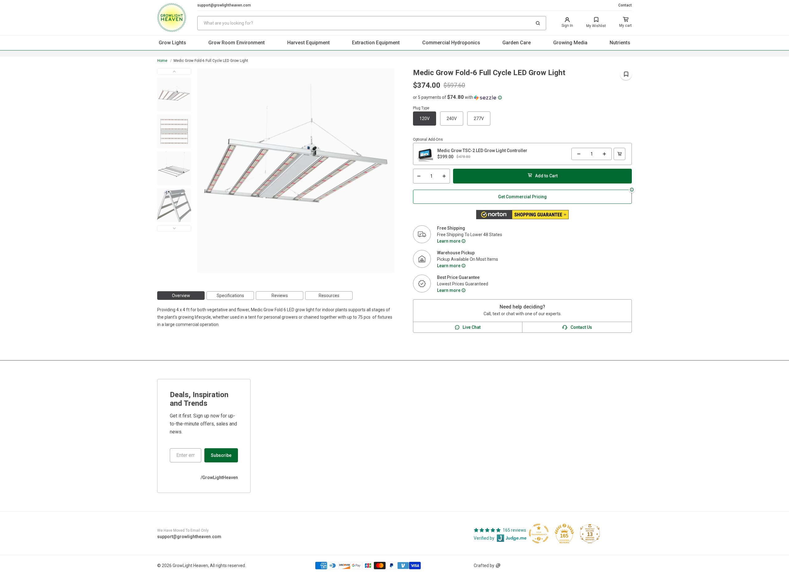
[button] (537, 23)
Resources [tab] (329, 295)
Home (162, 60)
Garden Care (516, 43)
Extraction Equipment (376, 43)
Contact (625, 5)
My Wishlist (596, 26)
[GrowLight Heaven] (177, 17)
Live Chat (471, 327)
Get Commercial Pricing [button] (522, 196)
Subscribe (221, 455)
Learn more (448, 241)
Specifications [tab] (230, 295)
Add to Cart (546, 175)
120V (424, 118)
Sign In (567, 25)
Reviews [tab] (280, 295)
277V (479, 118)
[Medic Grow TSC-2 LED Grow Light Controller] (425, 154)
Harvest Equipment (308, 43)
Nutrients (620, 43)
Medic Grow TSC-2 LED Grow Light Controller (482, 150)
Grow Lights (172, 43)
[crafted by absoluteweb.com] (498, 565)
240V (452, 118)
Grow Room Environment (236, 43)
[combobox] (371, 23)
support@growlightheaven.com (224, 5)
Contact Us (581, 327)
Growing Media (570, 43)
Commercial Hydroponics (451, 43)
